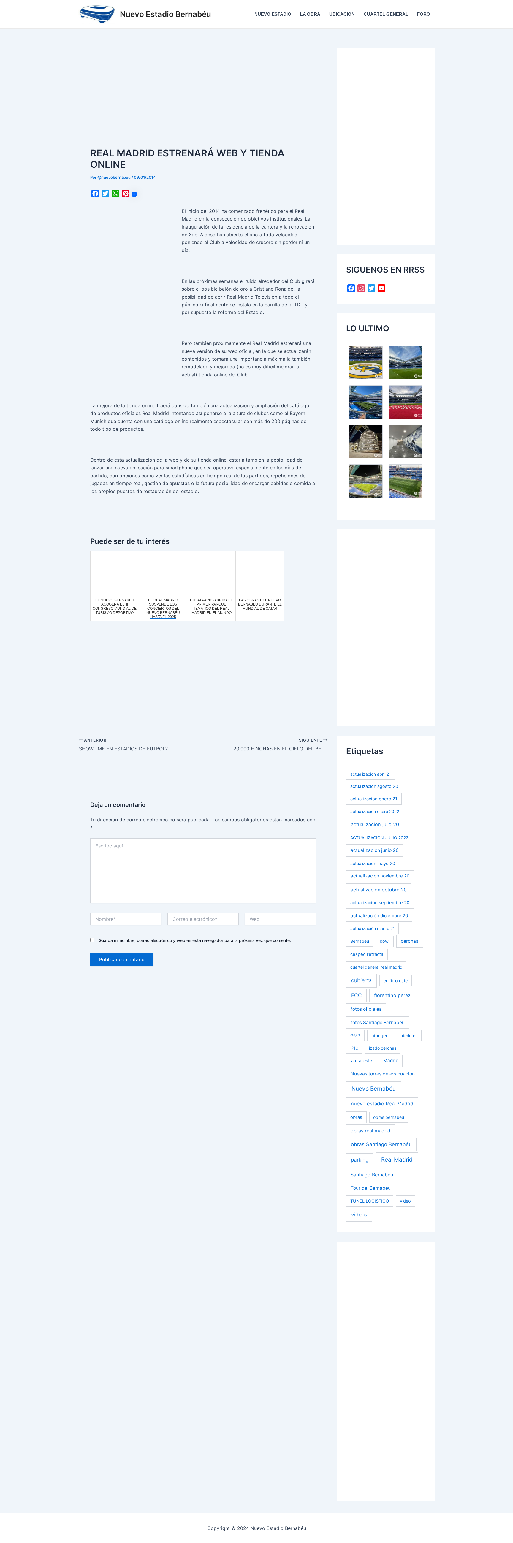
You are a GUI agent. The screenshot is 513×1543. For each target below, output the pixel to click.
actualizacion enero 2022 (374, 811)
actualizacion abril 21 (370, 774)
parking (359, 1160)
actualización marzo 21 (372, 928)
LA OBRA (310, 14)
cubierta (361, 980)
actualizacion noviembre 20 (380, 876)
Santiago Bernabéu (372, 1175)
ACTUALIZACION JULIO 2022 (379, 837)
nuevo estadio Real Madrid (382, 1104)
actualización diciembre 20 (379, 915)
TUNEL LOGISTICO (369, 1200)
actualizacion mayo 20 (372, 863)
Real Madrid (397, 1159)
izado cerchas (382, 1048)
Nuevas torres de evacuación (383, 1074)
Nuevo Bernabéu (374, 1088)
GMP (355, 1035)
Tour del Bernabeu (371, 1188)
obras (356, 1117)
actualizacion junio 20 (375, 850)
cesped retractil (366, 954)
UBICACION (342, 14)
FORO (423, 14)
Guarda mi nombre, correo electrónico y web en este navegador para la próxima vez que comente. (195, 940)
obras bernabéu (388, 1117)
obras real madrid (370, 1131)
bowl (385, 941)
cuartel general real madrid (376, 966)
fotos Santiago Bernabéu (378, 1022)
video (405, 1200)
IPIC (354, 1048)
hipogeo (380, 1035)
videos (359, 1214)
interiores (408, 1035)
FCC (356, 995)
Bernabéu (359, 941)
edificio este (396, 980)
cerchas (409, 941)
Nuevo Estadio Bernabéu (165, 14)
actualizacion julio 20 (375, 824)
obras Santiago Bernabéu (381, 1144)
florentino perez (392, 995)
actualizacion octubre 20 (379, 890)
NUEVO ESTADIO (272, 14)
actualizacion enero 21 (373, 798)
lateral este (361, 1060)
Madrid (390, 1060)
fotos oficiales (366, 1009)
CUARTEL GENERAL (386, 14)
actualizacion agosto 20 (374, 786)
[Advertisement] (203, 91)
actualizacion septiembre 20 (379, 902)
